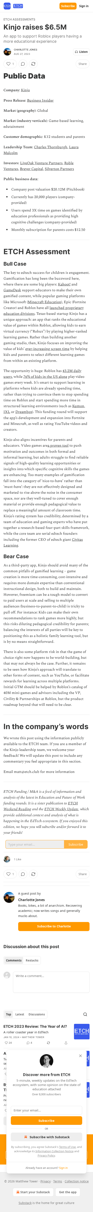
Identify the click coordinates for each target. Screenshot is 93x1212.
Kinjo (25, 90)
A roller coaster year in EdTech (25, 1032)
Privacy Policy (46, 1155)
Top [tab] (8, 1014)
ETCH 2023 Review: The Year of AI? (35, 1026)
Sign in (84, 6)
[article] (46, 1034)
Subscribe (68, 6)
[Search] (85, 1014)
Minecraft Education (44, 302)
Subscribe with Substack (50, 1137)
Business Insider (40, 100)
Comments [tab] (13, 960)
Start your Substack (35, 1192)
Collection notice (77, 1181)
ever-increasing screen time (47, 349)
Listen (83, 52)
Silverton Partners (59, 169)
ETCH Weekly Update (61, 809)
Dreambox (23, 412)
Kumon (78, 406)
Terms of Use (67, 1147)
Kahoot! (64, 284)
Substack (25, 1203)
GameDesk (12, 290)
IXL (6, 412)
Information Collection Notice (54, 1151)
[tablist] (22, 960)
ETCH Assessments (19, 19)
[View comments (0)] (23, 64)
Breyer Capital (31, 169)
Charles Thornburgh (50, 147)
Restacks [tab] (32, 960)
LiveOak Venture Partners (41, 163)
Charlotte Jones (25, 49)
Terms (57, 1181)
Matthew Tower (33, 1037)
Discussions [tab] (37, 1014)
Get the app (68, 1192)
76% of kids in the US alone (45, 377)
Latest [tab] (19, 1014)
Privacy (45, 1181)
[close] (80, 1055)
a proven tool (58, 445)
